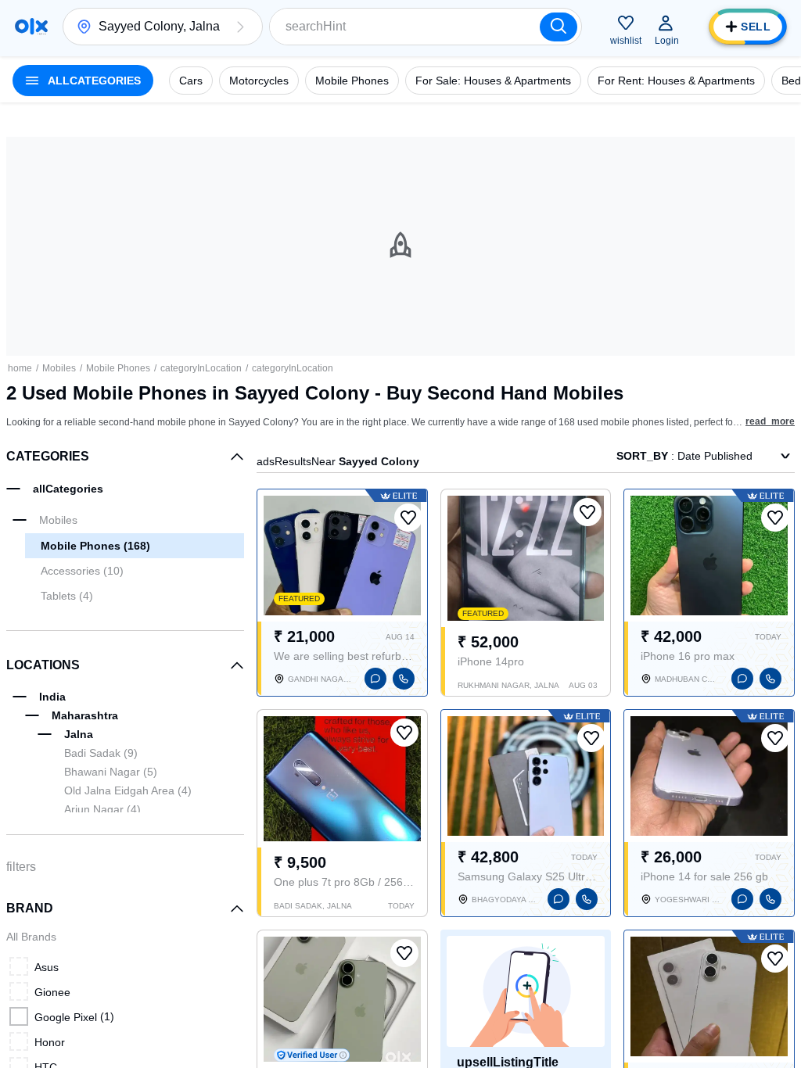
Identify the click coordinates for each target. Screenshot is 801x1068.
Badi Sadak (101, 753)
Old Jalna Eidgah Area (128, 790)
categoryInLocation (201, 368)
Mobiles (59, 368)
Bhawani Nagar (110, 771)
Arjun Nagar (102, 809)
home (20, 368)
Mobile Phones (118, 368)
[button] (240, 26)
